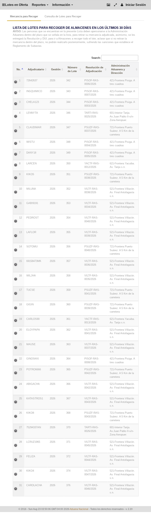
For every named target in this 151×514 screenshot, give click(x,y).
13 (20, 232)
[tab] (75, 38)
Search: (96, 57)
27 (20, 427)
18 (20, 304)
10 (20, 188)
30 (20, 470)
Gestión (56, 69)
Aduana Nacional (79, 509)
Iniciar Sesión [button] (134, 4)
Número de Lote (72, 69)
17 (20, 289)
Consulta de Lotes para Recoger (63, 16)
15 (20, 261)
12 (20, 217)
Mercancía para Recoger (24, 16)
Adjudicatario (36, 69)
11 (20, 203)
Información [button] (61, 4)
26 (20, 412)
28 (20, 441)
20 (20, 329)
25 (20, 398)
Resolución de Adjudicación (94, 69)
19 (20, 318)
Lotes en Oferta (16, 4)
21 (20, 344)
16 (20, 275)
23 (20, 369)
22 (20, 358)
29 (20, 456)
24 (20, 383)
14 (20, 246)
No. (19, 69)
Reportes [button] (39, 4)
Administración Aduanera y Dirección (120, 69)
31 (20, 485)
